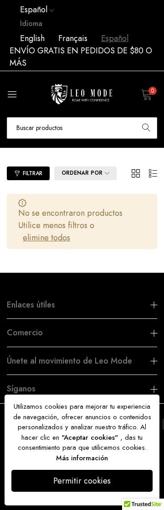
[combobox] (82, 128)
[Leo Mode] (82, 94)
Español (114, 38)
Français (72, 38)
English (32, 38)
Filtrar (32, 173)
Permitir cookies (82, 481)
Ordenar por (82, 173)
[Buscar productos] (146, 128)
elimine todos (46, 238)
